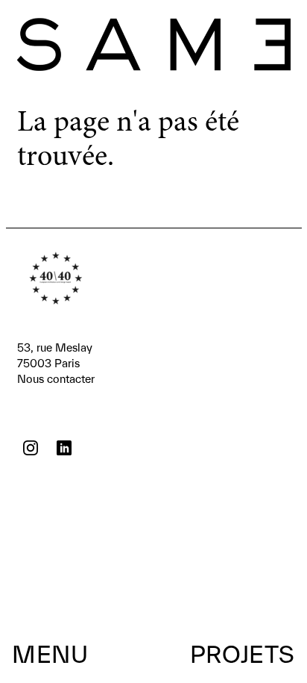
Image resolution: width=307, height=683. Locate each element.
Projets (242, 653)
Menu (50, 653)
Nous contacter (56, 363)
